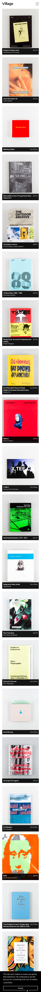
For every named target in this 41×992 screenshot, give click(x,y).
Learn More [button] (7, 982)
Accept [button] (20, 988)
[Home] (7, 4)
